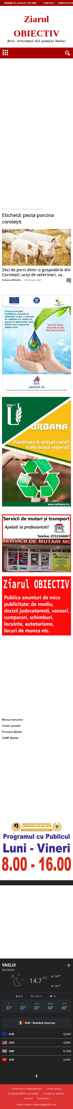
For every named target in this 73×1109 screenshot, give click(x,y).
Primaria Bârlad (12, 731)
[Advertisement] (36, 90)
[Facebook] (36, 1076)
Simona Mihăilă (11, 279)
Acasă (4, 209)
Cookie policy (53, 1088)
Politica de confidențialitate (27, 1088)
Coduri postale (11, 725)
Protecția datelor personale (24, 1093)
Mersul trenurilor (12, 719)
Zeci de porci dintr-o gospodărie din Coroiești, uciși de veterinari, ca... (36, 272)
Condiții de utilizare (53, 1093)
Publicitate (65, 2)
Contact (49, 2)
